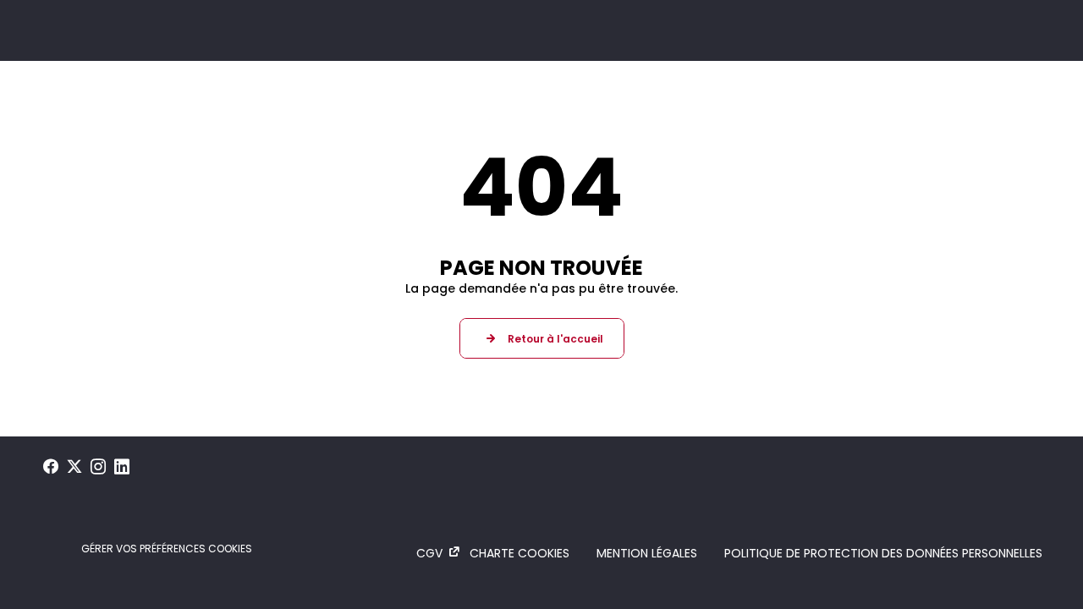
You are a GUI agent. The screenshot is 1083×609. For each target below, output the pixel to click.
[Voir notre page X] (74, 467)
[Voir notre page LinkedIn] (122, 467)
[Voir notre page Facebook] (51, 467)
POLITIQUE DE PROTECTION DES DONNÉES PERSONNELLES (883, 553)
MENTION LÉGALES (646, 553)
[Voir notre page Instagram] (98, 467)
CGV (429, 553)
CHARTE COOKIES (519, 553)
